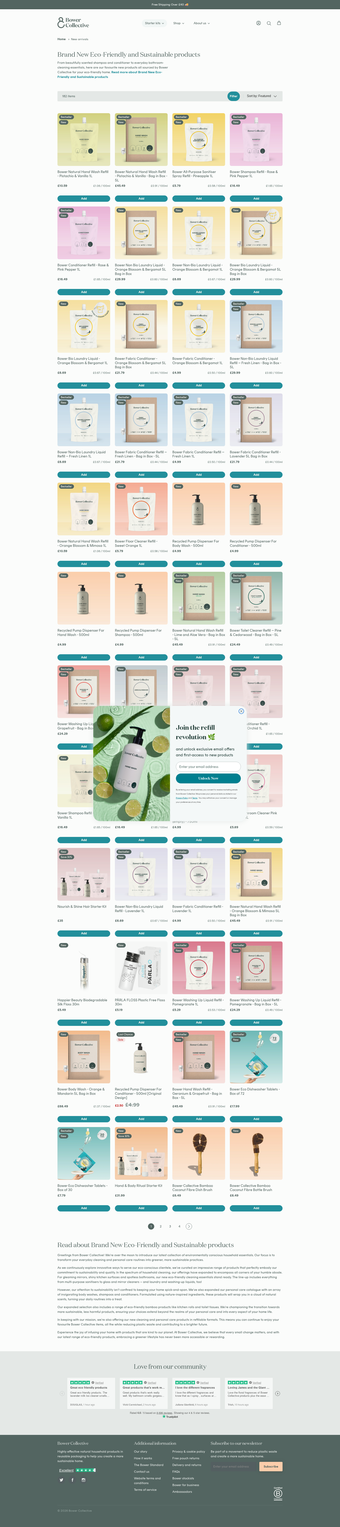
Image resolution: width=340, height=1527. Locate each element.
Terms (194, 798)
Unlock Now (208, 778)
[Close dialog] (241, 711)
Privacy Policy (182, 798)
